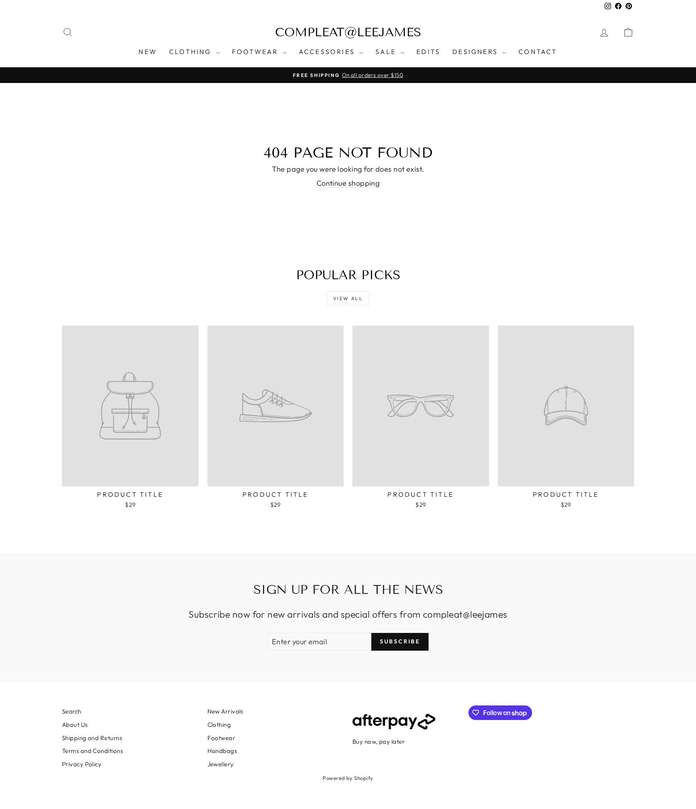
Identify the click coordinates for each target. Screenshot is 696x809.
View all (348, 298)
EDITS (428, 52)
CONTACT (537, 52)
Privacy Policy (82, 764)
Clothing (219, 724)
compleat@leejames (348, 32)
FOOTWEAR (256, 52)
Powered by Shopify (348, 778)
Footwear (221, 738)
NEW (148, 52)
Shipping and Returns (92, 738)
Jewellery (220, 764)
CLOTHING (191, 52)
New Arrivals (225, 711)
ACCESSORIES (328, 52)
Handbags (222, 751)
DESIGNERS (476, 52)
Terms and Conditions (92, 751)
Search (71, 711)
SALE (386, 52)
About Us (75, 724)
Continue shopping (348, 183)
